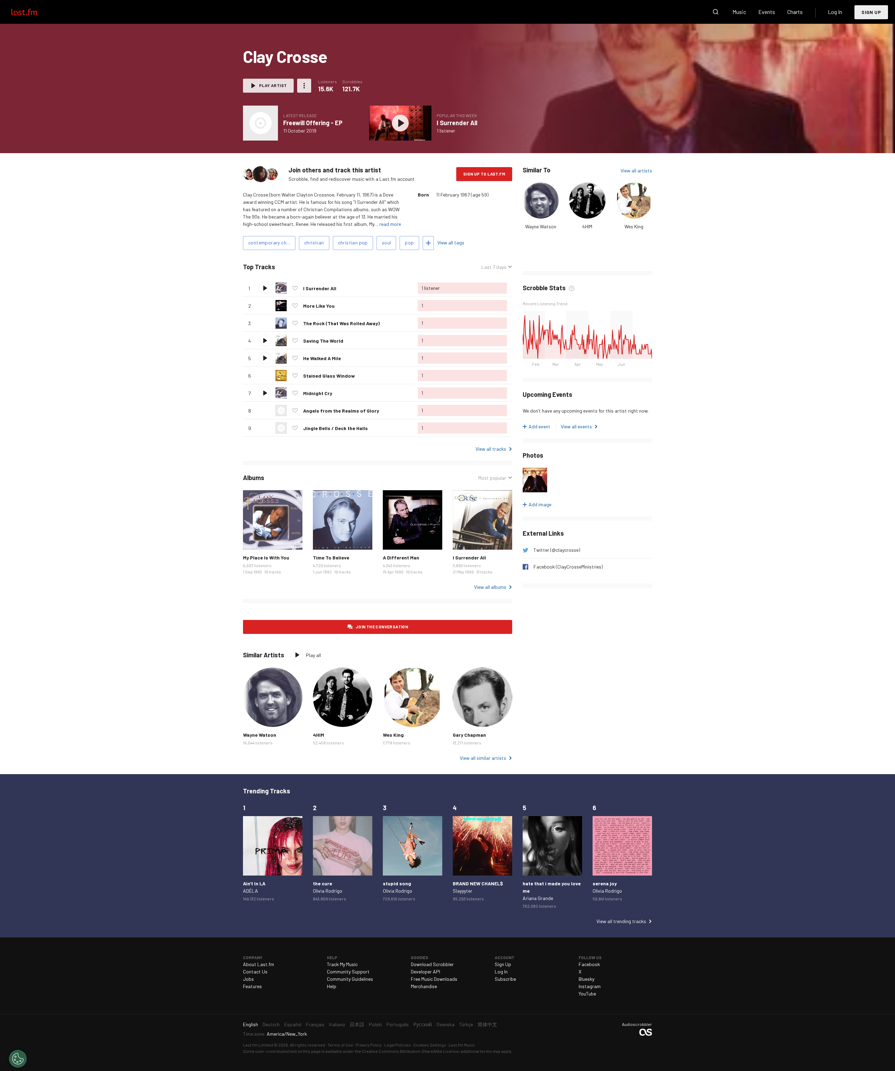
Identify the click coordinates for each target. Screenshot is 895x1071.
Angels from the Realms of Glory (341, 411)
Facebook (589, 964)
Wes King (633, 226)
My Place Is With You (266, 558)
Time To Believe (331, 558)
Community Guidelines (350, 979)
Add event (539, 426)
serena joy (605, 883)
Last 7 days (493, 267)
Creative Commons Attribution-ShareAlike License (410, 1051)
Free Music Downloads (434, 979)
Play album (260, 123)
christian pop (353, 242)
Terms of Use (340, 1044)
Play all (304, 267)
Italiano (337, 1024)
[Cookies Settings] (18, 1059)
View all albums (490, 587)
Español (292, 1024)
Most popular (492, 477)
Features (252, 986)
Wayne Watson (540, 226)
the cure (322, 883)
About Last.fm (258, 964)
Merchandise (424, 986)
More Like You (319, 306)
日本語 (357, 1024)
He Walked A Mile (322, 358)
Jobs (248, 979)
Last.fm (32, 12)
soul (386, 242)
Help (331, 986)
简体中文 (487, 1024)
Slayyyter (462, 891)
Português (397, 1024)
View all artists (636, 170)
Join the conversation (382, 626)
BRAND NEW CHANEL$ (478, 883)
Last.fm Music (462, 1044)
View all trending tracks (621, 921)
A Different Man (401, 558)
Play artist (273, 85)
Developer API (425, 971)
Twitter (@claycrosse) (557, 550)
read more (390, 224)
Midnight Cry (317, 393)
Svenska (445, 1024)
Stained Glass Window (329, 376)
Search (715, 12)
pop (409, 242)
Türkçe (466, 1024)
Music (739, 11)
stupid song (397, 883)
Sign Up (871, 12)
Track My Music (342, 964)
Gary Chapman (469, 735)
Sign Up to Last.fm (484, 173)
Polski (375, 1024)
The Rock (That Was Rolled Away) (341, 323)
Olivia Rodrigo (327, 891)
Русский (422, 1024)
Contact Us (255, 971)
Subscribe (505, 979)
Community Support (348, 971)
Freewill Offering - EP (313, 123)
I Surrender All (457, 123)
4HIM (587, 226)
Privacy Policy (369, 1044)
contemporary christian (271, 242)
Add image (540, 504)
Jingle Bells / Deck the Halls (335, 428)
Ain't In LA (254, 883)
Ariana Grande (538, 898)
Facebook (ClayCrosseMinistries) (568, 567)
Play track (264, 288)
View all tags (450, 242)
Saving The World (323, 341)
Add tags (428, 243)
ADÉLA (250, 891)
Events (766, 11)
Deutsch (271, 1024)
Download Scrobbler (432, 964)
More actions (304, 86)
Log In (835, 11)
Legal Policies (397, 1044)
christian (314, 242)
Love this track (295, 288)
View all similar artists (483, 758)
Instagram (590, 986)
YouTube (587, 994)
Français (315, 1024)
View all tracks (490, 449)
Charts (795, 11)
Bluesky (586, 979)
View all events (576, 426)
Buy (253, 538)
